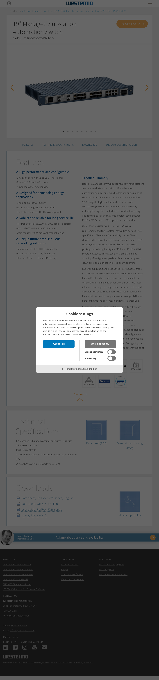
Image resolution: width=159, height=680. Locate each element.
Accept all (59, 343)
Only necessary (100, 343)
